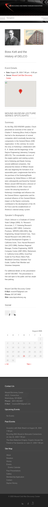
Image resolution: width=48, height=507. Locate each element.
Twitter (13, 312)
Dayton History (11, 483)
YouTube (31, 501)
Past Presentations (13, 471)
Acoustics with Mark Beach (16, 428)
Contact (9, 480)
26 (24, 356)
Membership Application (15, 477)
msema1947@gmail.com (21, 404)
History (9, 461)
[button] (20, 91)
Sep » (29, 364)
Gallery (9, 474)
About (8, 455)
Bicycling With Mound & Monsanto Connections (24, 434)
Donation (9, 458)
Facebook (7, 312)
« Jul (6, 364)
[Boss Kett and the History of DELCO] (24, 37)
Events (9, 464)
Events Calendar (14, 467)
